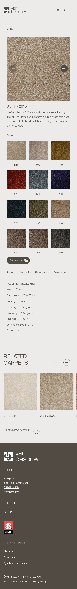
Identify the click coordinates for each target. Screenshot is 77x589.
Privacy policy (39, 581)
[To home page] (15, 10)
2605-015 (11, 416)
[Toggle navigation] (71, 10)
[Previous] (13, 68)
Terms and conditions (15, 581)
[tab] (11, 273)
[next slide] (68, 362)
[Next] (64, 68)
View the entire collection (17, 430)
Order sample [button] (18, 260)
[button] (64, 10)
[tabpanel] (38, 307)
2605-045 (47, 416)
